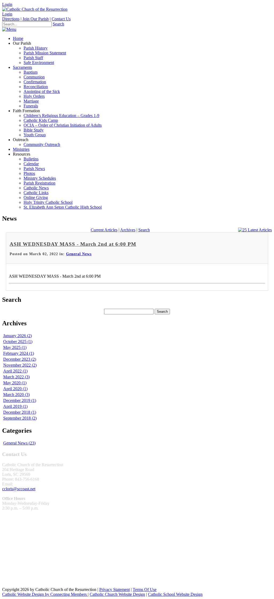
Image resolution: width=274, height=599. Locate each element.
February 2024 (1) (18, 353)
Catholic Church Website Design (117, 594)
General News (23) (19, 443)
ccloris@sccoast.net (18, 489)
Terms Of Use (145, 589)
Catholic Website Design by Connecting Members (45, 594)
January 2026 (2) (17, 335)
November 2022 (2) (20, 365)
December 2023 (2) (19, 359)
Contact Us (61, 19)
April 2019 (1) (15, 406)
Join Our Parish (35, 19)
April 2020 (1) (15, 388)
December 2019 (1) (19, 400)
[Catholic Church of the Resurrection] (34, 9)
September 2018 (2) (20, 418)
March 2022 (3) (16, 377)
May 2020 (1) (14, 383)
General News (79, 254)
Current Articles (104, 230)
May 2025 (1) (14, 347)
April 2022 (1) (15, 371)
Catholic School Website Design (175, 594)
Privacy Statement (114, 589)
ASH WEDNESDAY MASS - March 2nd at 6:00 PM (73, 244)
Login (7, 4)
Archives (127, 230)
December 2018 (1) (19, 412)
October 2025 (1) (17, 341)
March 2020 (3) (16, 394)
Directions (11, 19)
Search (58, 24)
